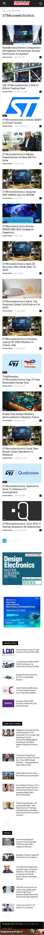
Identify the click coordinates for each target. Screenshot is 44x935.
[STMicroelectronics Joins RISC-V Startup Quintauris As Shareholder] (22, 511)
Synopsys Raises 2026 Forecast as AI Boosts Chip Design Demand (26, 703)
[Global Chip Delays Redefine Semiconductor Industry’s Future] (22, 401)
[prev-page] (4, 712)
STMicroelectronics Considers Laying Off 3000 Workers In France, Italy (19, 342)
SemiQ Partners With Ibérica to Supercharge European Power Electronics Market (27, 690)
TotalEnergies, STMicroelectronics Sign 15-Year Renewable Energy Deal (21, 379)
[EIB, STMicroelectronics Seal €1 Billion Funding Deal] (22, 72)
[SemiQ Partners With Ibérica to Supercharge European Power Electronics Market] (8, 690)
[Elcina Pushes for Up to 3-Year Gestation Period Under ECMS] (8, 652)
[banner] (22, 627)
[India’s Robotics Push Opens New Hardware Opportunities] (8, 775)
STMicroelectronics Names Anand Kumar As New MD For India (19, 157)
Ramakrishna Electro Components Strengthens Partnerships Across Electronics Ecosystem (21, 50)
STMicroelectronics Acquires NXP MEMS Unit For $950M (19, 193)
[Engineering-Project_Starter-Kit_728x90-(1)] (22, 934)
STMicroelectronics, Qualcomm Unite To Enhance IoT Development (20, 489)
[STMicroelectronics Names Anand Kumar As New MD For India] (22, 141)
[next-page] (19, 541)
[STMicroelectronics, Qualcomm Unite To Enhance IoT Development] (22, 473)
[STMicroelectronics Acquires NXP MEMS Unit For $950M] (22, 179)
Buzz (4, 81)
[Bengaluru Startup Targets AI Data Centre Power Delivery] (8, 857)
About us (35, 924)
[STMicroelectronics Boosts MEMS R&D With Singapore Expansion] (22, 213)
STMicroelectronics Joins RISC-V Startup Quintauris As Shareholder (21, 525)
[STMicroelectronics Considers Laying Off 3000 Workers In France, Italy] (22, 326)
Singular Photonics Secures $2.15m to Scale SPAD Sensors (26, 677)
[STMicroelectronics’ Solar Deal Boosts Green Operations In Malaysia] (22, 436)
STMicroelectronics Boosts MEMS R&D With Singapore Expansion (18, 229)
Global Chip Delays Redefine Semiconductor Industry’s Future (20, 416)
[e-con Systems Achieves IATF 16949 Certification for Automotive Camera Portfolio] (8, 664)
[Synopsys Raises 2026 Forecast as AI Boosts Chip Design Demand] (8, 703)
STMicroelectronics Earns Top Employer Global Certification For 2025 (21, 304)
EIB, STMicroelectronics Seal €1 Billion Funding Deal (20, 87)
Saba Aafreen (7, 57)
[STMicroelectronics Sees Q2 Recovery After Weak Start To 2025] (22, 251)
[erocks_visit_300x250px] (22, 584)
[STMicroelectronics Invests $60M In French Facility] (22, 107)
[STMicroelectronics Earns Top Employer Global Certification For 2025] (22, 288)
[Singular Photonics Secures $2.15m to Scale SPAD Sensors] (8, 677)
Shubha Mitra (7, 91)
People (5, 150)
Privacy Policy (7, 928)
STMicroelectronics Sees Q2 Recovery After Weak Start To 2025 (19, 266)
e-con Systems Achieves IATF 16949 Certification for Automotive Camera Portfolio (27, 664)
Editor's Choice (7, 43)
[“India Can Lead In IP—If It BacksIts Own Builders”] (8, 907)
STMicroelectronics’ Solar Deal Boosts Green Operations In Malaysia (20, 451)
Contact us (27, 924)
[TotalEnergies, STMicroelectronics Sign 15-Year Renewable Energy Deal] (22, 363)
